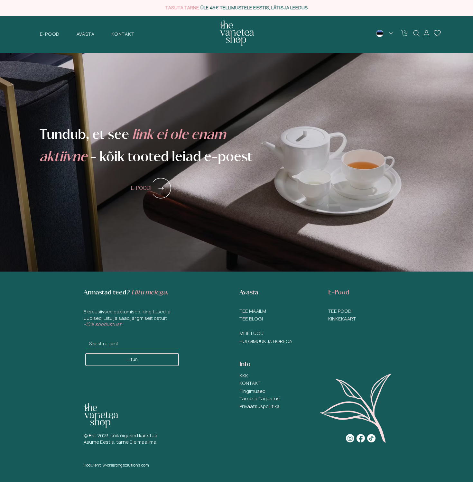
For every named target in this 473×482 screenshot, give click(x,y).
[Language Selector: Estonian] (385, 33)
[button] (50, 34)
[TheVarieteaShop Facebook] (361, 438)
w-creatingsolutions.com (126, 465)
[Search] (416, 33)
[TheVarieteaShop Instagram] (350, 438)
